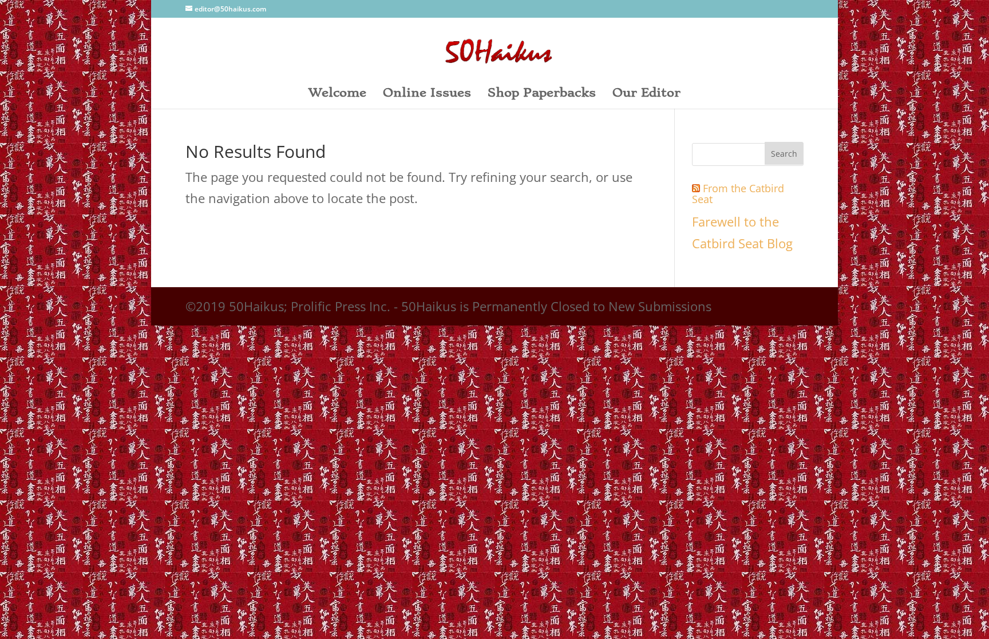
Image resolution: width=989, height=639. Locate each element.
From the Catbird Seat (738, 194)
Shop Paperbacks (542, 94)
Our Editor (646, 94)
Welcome (337, 94)
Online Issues (427, 94)
